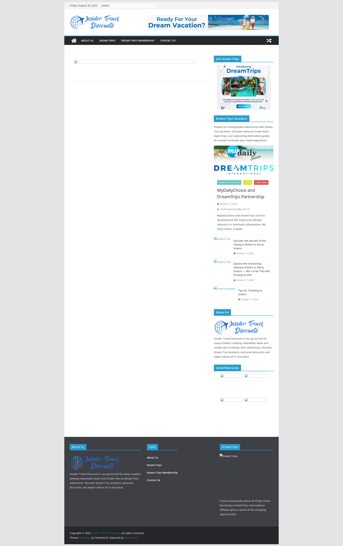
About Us (87, 40)
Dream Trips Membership (138, 40)
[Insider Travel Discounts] (74, 40)
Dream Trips (107, 40)
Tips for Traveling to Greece (250, 292)
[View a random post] (269, 40)
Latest (248, 182)
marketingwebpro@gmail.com (235, 209)
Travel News (261, 182)
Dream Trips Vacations (229, 182)
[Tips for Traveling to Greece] (224, 295)
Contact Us (168, 40)
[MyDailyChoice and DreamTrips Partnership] (243, 161)
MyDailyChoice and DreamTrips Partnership (240, 193)
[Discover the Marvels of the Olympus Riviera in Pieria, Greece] (222, 247)
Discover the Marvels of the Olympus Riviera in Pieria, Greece (249, 244)
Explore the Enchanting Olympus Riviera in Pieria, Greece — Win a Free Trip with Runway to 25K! (251, 269)
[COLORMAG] (95, 456)
